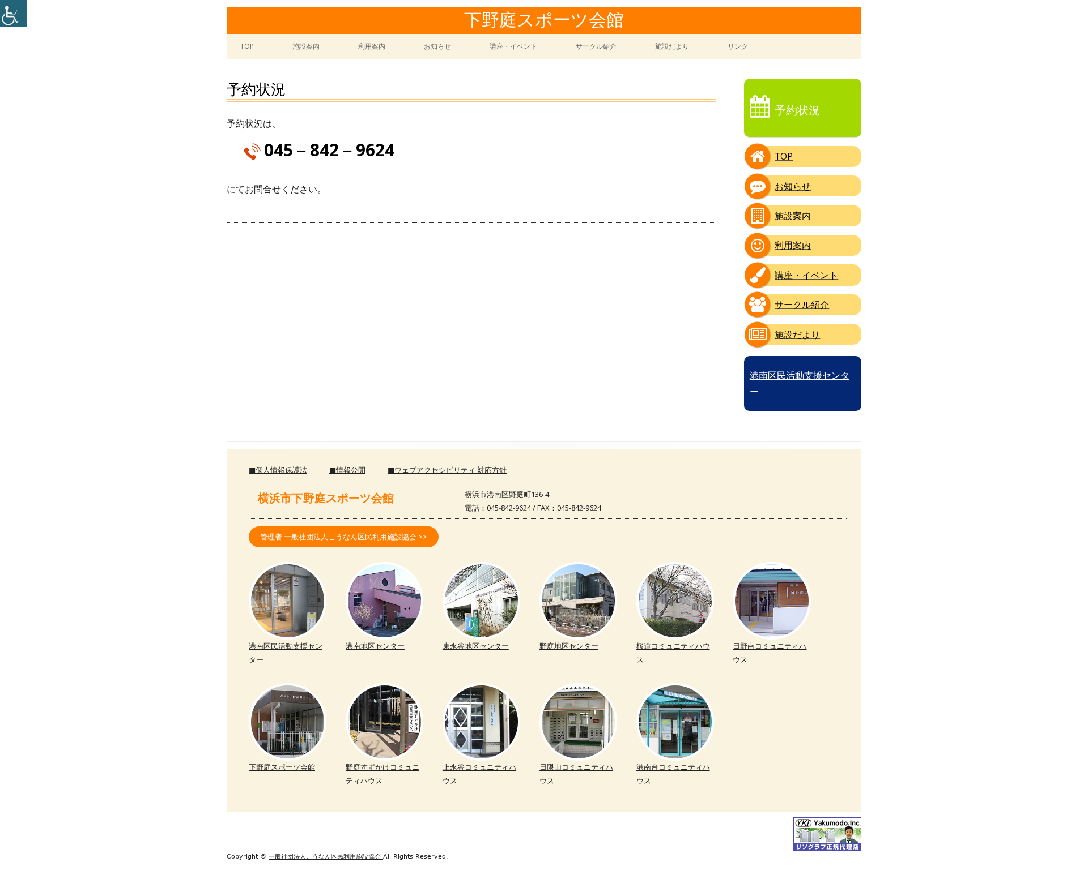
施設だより (672, 46)
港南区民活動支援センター (799, 383)
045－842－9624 (329, 149)
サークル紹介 (596, 46)
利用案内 (371, 46)
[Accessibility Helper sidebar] (13, 13)
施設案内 (306, 46)
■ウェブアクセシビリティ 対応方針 (447, 470)
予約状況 (797, 110)
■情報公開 (347, 470)
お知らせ (437, 46)
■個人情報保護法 (278, 470)
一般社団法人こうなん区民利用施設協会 (326, 856)
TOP (247, 46)
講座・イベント (513, 46)
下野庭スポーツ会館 (544, 21)
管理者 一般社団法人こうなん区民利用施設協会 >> (343, 536)
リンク (738, 46)
